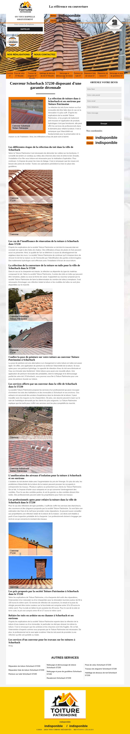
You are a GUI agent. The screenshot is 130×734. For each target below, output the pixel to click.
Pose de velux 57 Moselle (19, 74)
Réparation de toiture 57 (103, 74)
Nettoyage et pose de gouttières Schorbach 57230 (64, 672)
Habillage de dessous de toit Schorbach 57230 (101, 674)
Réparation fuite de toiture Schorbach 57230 (26, 670)
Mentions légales (84, 730)
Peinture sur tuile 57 (78, 74)
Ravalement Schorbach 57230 (59, 678)
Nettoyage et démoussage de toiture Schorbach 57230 (61, 666)
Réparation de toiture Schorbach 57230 (24, 666)
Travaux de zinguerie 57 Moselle (32, 75)
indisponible (70, 15)
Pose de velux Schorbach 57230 (98, 665)
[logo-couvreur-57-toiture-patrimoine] (25, 7)
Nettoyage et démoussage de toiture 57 (64, 75)
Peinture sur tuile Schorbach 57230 (23, 674)
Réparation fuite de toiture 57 (90, 74)
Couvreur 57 (9, 74)
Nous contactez (44, 54)
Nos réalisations (18, 54)
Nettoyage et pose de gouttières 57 (116, 74)
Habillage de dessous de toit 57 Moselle (47, 74)
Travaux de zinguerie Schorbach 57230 (101, 669)
